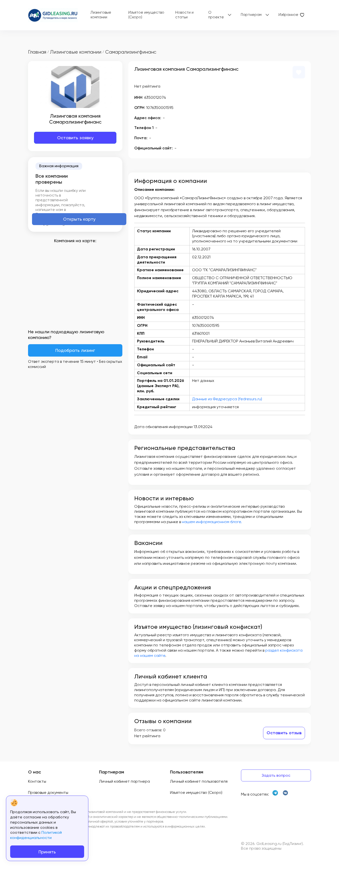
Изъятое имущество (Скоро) (146, 15)
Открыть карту (79, 219)
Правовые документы (48, 792)
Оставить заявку (75, 137)
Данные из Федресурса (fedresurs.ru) (227, 399)
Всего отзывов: (148, 730)
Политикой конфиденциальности (36, 835)
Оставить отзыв (284, 733)
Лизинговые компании (101, 15)
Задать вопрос (276, 775)
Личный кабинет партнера (124, 781)
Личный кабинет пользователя (199, 781)
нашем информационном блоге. (212, 521)
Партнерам (251, 14)
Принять (47, 851)
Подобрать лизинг (75, 350)
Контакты (37, 781)
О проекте (216, 15)
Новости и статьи (184, 15)
